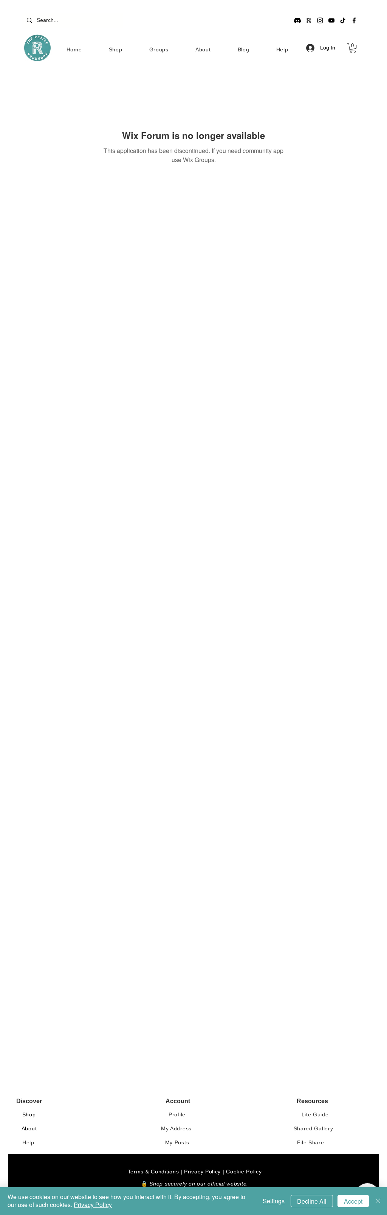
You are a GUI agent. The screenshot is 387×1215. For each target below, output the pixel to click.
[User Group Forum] (309, 20)
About (29, 1128)
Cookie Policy (244, 1172)
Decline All (312, 1201)
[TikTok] (343, 20)
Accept (353, 1201)
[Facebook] (354, 20)
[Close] (377, 1201)
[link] (352, 48)
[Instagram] (320, 20)
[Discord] (297, 20)
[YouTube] (331, 20)
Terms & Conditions (153, 1172)
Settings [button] (274, 1200)
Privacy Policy (202, 1172)
